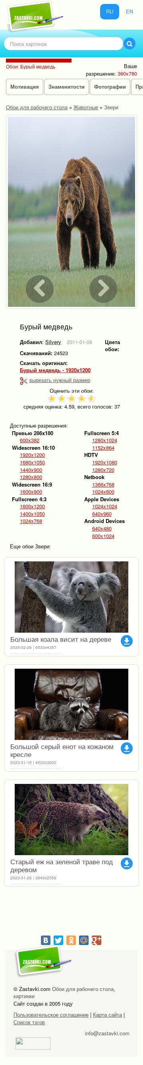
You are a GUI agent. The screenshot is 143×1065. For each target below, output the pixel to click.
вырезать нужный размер (59, 380)
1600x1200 (32, 506)
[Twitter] (58, 940)
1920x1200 (32, 454)
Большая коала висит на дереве (60, 639)
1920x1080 (104, 462)
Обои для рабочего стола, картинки (64, 992)
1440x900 (31, 470)
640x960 (102, 513)
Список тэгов (29, 1022)
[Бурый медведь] (71, 212)
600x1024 (103, 536)
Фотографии (110, 86)
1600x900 (31, 491)
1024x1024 (104, 506)
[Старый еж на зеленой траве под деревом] (71, 819)
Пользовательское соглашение (51, 1014)
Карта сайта (107, 1014)
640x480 (102, 528)
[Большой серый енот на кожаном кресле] (71, 704)
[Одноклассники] (71, 940)
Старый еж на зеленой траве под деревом (61, 865)
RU (109, 11)
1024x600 (103, 491)
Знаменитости (66, 86)
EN (129, 11)
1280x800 (31, 477)
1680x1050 (32, 462)
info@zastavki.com (107, 1033)
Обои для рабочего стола (37, 107)
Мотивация (24, 86)
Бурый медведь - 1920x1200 (55, 370)
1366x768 (103, 484)
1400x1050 (32, 513)
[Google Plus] (96, 940)
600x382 (29, 440)
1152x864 (103, 447)
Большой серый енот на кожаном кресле (62, 750)
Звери (111, 107)
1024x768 (31, 521)
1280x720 (103, 470)
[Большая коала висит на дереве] (71, 597)
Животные (85, 107)
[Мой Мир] (84, 940)
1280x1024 (104, 440)
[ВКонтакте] (45, 940)
